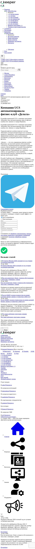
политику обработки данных (17, 237)
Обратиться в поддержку (8, 417)
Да (2, 63)
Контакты (11, 43)
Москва (6, 73)
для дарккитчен (6, 360)
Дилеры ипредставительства (6, 373)
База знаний (8, 52)
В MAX (9, 353)
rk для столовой (13, 17)
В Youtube (25, 351)
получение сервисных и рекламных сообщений (15, 235)
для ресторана (6, 355)
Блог (5, 51)
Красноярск (7, 84)
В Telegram (16, 351)
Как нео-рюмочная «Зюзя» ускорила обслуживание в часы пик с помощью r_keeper (17, 283)
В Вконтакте (7, 351)
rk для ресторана (13, 14)
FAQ (2, 376)
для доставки (6, 364)
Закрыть (3, 238)
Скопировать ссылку (7, 209)
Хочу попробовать (8, 217)
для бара (4, 356)
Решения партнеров (7, 338)
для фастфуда (6, 361)
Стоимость (7, 28)
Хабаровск (7, 90)
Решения (7, 9)
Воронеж (7, 79)
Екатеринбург (8, 76)
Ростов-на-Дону (9, 87)
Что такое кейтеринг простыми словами (13, 317)
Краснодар (7, 83)
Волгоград (7, 78)
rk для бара (11, 16)
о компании (4, 335)
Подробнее (4, 532)
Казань (6, 81)
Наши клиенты (12, 39)
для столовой (6, 358)
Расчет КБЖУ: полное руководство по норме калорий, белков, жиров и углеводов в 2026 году (17, 300)
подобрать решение (18, 59)
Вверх (5, 330)
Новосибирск (8, 86)
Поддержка (7, 30)
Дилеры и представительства (17, 27)
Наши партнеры (13, 38)
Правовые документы (14, 41)
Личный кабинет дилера (8, 379)
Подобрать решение (6, 230)
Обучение (11, 49)
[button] (17, 506)
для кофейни (6, 363)
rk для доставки (13, 24)
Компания (7, 31)
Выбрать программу (15, 25)
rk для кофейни (13, 22)
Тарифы (3, 368)
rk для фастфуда (13, 20)
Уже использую (7, 219)
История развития (13, 36)
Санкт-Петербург (9, 75)
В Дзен (16, 353)
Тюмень (6, 89)
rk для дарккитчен (14, 19)
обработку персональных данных (20, 233)
